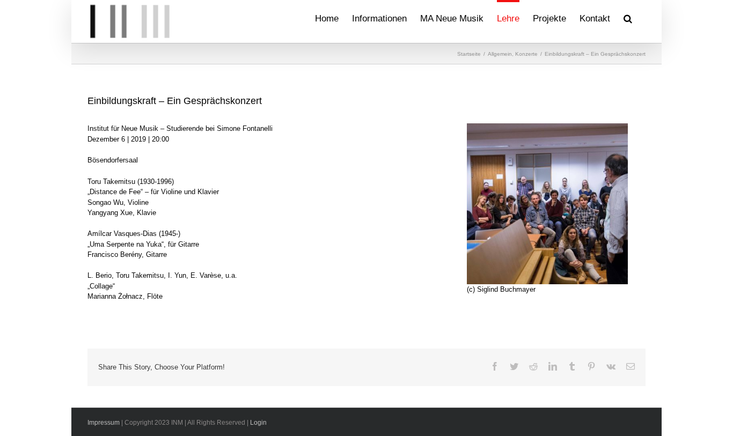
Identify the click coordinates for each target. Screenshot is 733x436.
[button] (628, 17)
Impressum (103, 422)
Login (258, 422)
